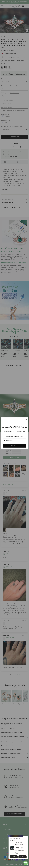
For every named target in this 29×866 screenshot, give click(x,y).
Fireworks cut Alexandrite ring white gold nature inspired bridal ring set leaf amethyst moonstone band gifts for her (20, 847)
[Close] (26, 419)
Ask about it (22, 856)
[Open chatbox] (25, 863)
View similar (13, 856)
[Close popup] (26, 837)
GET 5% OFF (14, 445)
